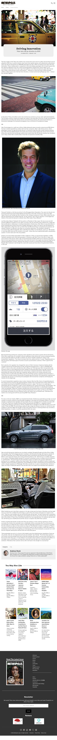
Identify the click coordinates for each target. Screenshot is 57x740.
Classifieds (35, 687)
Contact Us (35, 682)
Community (35, 663)
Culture (34, 658)
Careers (34, 678)
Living (7, 7)
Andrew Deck (25, 53)
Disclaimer (32, 733)
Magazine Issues (36, 667)
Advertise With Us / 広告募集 (39, 680)
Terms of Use (43, 733)
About (34, 677)
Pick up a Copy (36, 668)
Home (2, 7)
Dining (34, 660)
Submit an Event (36, 657)
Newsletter (35, 670)
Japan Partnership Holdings (38, 683)
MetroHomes (35, 685)
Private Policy (37, 733)
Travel (34, 665)
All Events (35, 655)
